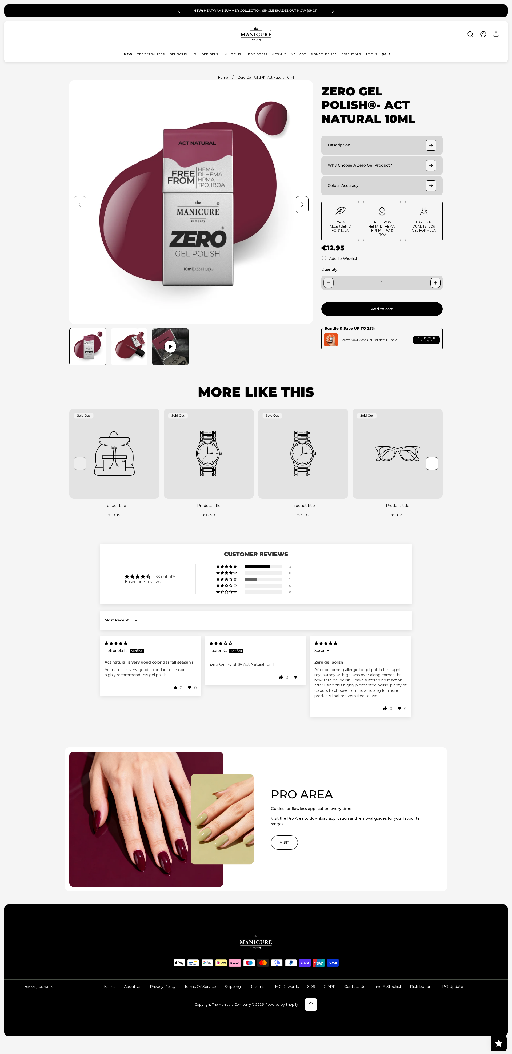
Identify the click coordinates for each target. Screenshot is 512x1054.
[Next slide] (333, 10)
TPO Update (451, 986)
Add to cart (382, 308)
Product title (114, 505)
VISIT (284, 842)
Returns (256, 986)
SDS (311, 986)
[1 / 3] (87, 346)
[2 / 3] (129, 346)
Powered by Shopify (281, 1005)
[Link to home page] (256, 942)
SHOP (313, 11)
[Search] (470, 34)
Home (223, 77)
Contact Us (354, 986)
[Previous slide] (179, 10)
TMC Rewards (286, 986)
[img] (116, 643)
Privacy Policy (163, 986)
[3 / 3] (170, 346)
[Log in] (483, 34)
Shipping (233, 986)
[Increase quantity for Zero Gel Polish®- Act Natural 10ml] (435, 283)
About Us (132, 986)
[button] (227, 566)
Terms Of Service (200, 986)
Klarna (109, 986)
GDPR (330, 986)
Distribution (420, 986)
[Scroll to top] (311, 1004)
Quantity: (329, 269)
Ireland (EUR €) (35, 987)
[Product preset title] (114, 454)
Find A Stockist (387, 986)
